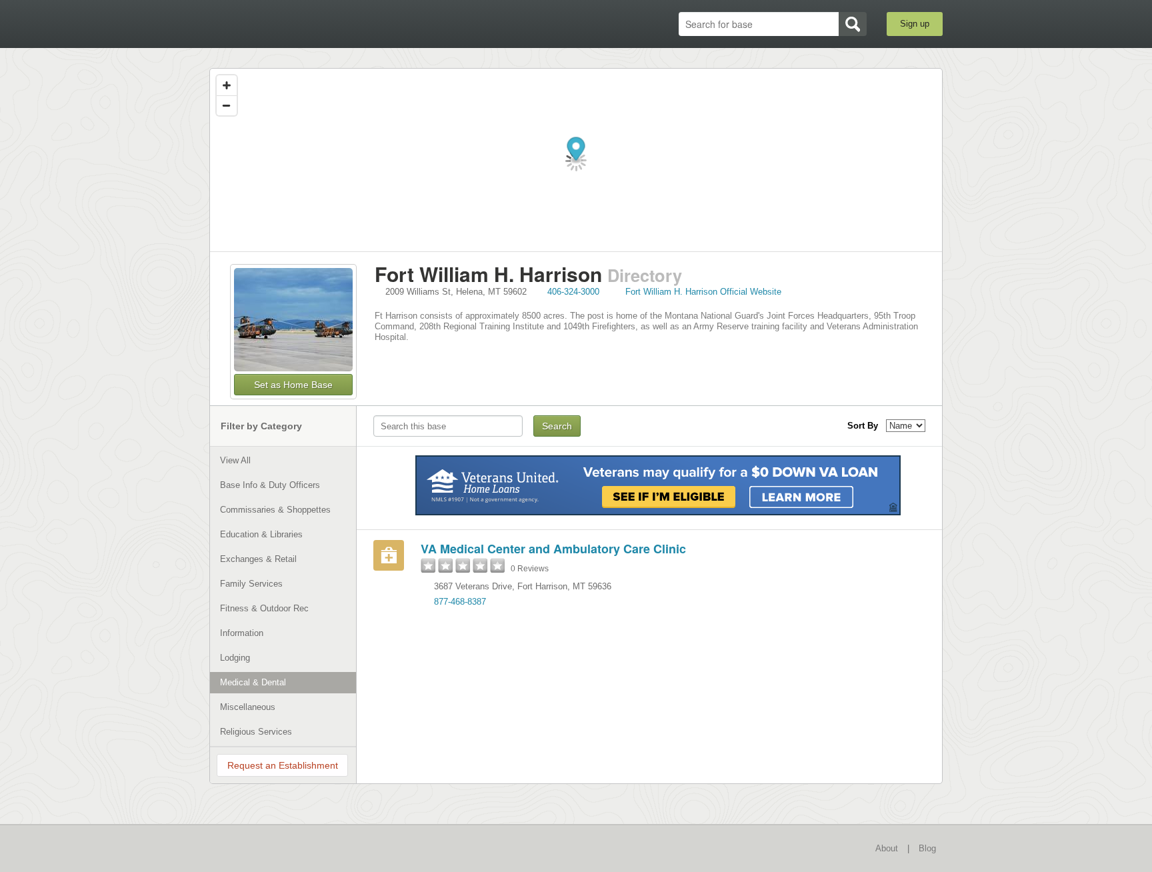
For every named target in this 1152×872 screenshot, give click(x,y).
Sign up (914, 24)
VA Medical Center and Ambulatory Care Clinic (553, 548)
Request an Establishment (282, 765)
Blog (927, 848)
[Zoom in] (227, 85)
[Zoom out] (227, 105)
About (886, 848)
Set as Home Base (293, 384)
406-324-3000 (573, 292)
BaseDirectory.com (307, 23)
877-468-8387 (460, 602)
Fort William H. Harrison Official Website (703, 292)
